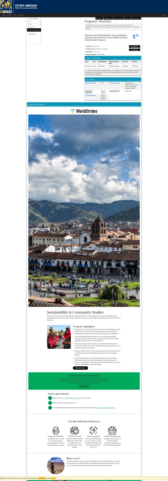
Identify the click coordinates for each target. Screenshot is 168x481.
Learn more (84, 386)
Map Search (127, 18)
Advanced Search (108, 18)
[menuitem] (34, 36)
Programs (9, 15)
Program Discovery (136, 18)
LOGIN (164, 15)
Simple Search (99, 18)
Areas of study (91, 95)
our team (65, 398)
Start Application (134, 46)
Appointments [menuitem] (31, 26)
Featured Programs (118, 18)
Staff (15, 15)
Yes (52, 478)
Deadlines (21, 15)
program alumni (76, 398)
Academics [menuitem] (30, 24)
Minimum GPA (91, 83)
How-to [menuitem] (29, 21)
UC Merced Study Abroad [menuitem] (33, 18)
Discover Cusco (80, 368)
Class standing (115, 83)
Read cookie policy (42, 478)
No (54, 478)
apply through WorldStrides (105, 408)
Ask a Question (134, 49)
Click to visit (96, 51)
